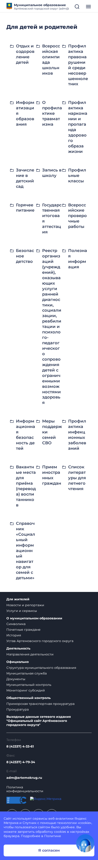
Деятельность (18, 648)
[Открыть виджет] (85, 843)
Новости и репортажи (25, 605)
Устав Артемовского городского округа (39, 641)
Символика (16, 624)
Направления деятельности (30, 654)
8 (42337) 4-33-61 (20, 746)
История (13, 635)
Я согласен (49, 850)
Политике (52, 836)
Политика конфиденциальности (24, 789)
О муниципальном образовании (34, 618)
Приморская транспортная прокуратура (40, 704)
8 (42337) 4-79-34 (20, 762)
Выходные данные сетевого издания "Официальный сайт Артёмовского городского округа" (38, 721)
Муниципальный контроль (28, 685)
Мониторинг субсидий (25, 690)
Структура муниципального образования (41, 668)
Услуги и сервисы (21, 611)
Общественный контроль (28, 698)
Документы (15, 679)
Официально (17, 662)
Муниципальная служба (26, 673)
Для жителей (17, 599)
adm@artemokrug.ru (24, 778)
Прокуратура (17, 709)
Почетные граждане (23, 630)
